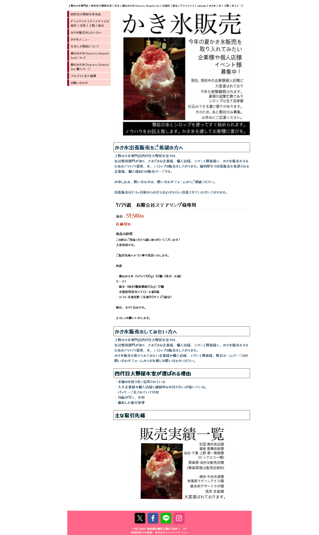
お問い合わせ (79, 83)
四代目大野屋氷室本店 (86, 14)
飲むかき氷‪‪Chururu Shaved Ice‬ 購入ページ (90, 66)
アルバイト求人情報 (83, 76)
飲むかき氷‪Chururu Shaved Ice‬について (90, 55)
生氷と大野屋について (85, 46)
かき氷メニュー (80, 39)
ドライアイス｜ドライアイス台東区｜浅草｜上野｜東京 (90, 23)
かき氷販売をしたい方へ (86, 32)
